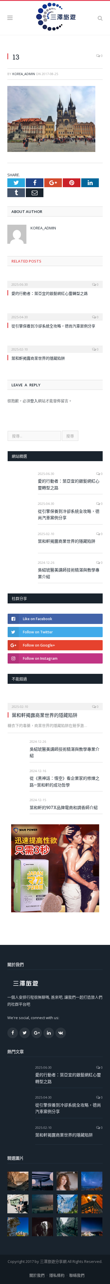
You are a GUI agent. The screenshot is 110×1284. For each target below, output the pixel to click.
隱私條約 (57, 1275)
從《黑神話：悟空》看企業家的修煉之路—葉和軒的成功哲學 (64, 781)
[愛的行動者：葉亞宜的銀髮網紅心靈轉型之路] (55, 280)
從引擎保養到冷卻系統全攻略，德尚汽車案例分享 (53, 326)
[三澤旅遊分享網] (55, 17)
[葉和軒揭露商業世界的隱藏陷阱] (55, 345)
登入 (34, 400)
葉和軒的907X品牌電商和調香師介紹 (64, 807)
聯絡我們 (76, 1275)
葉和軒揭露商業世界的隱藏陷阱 (38, 358)
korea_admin (23, 74)
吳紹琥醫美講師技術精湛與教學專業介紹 (68, 573)
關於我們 (37, 1275)
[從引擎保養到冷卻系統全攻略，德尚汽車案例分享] (55, 313)
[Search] (100, 17)
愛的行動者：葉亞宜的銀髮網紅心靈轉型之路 (49, 293)
